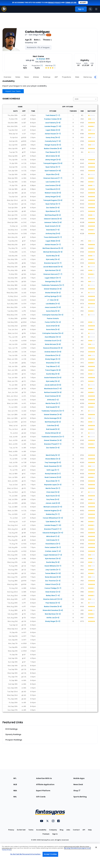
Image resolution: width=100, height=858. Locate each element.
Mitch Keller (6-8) (53, 156)
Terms (30, 830)
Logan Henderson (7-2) (53, 555)
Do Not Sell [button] (21, 830)
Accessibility (41, 830)
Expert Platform (43, 790)
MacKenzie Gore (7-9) (53, 389)
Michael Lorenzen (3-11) (53, 507)
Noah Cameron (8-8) (53, 477)
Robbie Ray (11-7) (53, 514)
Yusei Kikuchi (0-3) (52, 189)
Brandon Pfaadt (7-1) (52, 444)
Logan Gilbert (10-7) (53, 278)
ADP (56, 77)
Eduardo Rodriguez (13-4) (53, 533)
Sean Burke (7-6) (53, 230)
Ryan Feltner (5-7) (53, 167)
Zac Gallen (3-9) (53, 208)
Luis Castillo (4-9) (53, 182)
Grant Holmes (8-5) (53, 396)
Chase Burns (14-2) (52, 355)
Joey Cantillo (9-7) (52, 570)
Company (53, 830)
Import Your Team (13, 91)
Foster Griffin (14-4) (53, 322)
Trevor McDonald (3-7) (53, 237)
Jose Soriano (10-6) (52, 185)
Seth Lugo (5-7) (53, 470)
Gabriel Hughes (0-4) (52, 511)
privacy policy (54, 2)
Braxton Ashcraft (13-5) (52, 599)
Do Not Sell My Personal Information (25, 854)
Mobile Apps (79, 778)
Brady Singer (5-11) (52, 359)
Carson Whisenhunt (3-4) (53, 518)
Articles (36, 77)
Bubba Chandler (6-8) (53, 148)
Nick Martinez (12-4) (53, 614)
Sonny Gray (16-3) (53, 137)
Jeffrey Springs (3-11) (52, 296)
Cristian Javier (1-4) (53, 551)
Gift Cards (40, 796)
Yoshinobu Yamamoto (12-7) (53, 285)
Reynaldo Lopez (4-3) (52, 485)
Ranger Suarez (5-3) (53, 145)
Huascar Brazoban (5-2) (52, 348)
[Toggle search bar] (90, 9)
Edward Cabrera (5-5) (53, 219)
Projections (66, 77)
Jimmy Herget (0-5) (53, 160)
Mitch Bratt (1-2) (52, 536)
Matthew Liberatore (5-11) (53, 248)
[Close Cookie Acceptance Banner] (96, 847)
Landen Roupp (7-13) (53, 126)
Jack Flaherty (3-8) (52, 123)
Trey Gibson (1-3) (53, 366)
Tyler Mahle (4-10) (53, 522)
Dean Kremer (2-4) (52, 592)
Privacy (11, 830)
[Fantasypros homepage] (4, 10)
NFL (14, 778)
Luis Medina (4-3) (53, 304)
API (84, 830)
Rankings (46, 77)
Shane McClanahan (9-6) (53, 610)
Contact (76, 830)
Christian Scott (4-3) (53, 341)
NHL (15, 796)
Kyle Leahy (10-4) (53, 259)
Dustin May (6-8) (53, 256)
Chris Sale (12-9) (52, 492)
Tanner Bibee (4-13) (53, 573)
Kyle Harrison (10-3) (53, 270)
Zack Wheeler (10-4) (53, 337)
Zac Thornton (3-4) (52, 581)
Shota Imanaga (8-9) (52, 418)
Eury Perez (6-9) (52, 499)
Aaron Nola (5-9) (53, 311)
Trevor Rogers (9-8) (53, 370)
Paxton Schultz (53, 318)
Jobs (68, 830)
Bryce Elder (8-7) (53, 481)
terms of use (70, 2)
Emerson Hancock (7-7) (53, 178)
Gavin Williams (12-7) (53, 566)
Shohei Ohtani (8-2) (53, 293)
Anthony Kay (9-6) (53, 233)
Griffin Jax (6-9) (52, 618)
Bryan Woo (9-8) (52, 174)
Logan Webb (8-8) (53, 130)
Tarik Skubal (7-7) (53, 115)
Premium (46, 834)
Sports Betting (80, 796)
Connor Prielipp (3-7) (53, 588)
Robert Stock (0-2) (52, 584)
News (26, 77)
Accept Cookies (50, 854)
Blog (61, 830)
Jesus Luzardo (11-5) (53, 307)
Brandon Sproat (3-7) (52, 263)
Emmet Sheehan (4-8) (53, 289)
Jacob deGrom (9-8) (53, 385)
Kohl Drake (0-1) (52, 540)
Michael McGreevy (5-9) (52, 252)
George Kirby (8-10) (53, 281)
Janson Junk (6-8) (53, 503)
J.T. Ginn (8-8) (52, 300)
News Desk (78, 784)
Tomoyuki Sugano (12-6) (52, 163)
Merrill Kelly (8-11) (53, 455)
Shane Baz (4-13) (53, 363)
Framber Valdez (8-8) (52, 119)
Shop (75, 790)
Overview (7, 77)
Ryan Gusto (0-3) (53, 496)
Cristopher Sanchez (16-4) (52, 315)
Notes (17, 77)
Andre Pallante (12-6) (52, 378)
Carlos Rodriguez (37, 32)
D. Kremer (41, 59)
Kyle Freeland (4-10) (53, 171)
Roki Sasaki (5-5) (53, 407)
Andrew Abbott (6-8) (53, 352)
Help (90, 830)
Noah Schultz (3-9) (52, 226)
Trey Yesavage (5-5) (53, 462)
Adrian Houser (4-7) (53, 134)
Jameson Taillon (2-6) (53, 222)
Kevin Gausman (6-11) (52, 466)
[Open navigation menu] (96, 9)
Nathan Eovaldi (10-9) (52, 392)
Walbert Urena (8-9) (53, 193)
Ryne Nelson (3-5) (53, 211)
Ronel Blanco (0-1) (53, 544)
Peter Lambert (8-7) (53, 547)
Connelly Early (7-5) (53, 141)
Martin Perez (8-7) (53, 403)
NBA (15, 790)
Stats (77, 77)
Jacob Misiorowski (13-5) (53, 267)
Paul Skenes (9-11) (53, 152)
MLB (15, 784)
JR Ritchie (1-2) (53, 400)
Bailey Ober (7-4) (53, 595)
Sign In (55, 834)
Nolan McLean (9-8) (53, 344)
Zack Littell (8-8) (53, 326)
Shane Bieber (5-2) (52, 459)
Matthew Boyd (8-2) (53, 215)
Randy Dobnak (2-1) (53, 474)
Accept (83, 2)
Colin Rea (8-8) (53, 425)
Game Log (87, 77)
